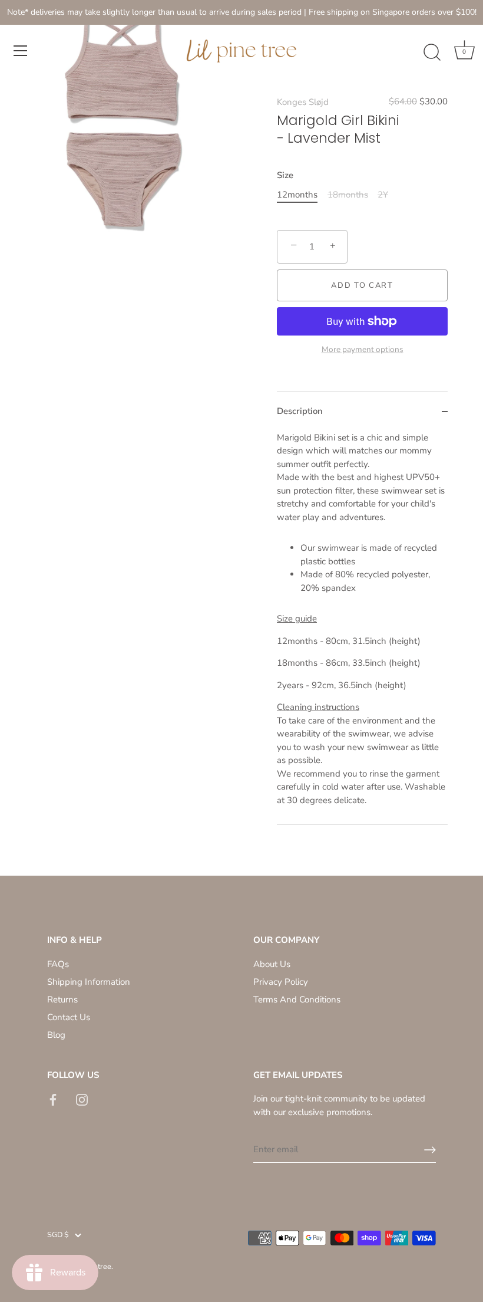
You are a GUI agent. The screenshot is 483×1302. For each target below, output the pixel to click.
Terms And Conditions (296, 999)
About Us (271, 964)
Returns (62, 999)
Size (285, 175)
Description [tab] (300, 411)
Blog (56, 1035)
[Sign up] (430, 1150)
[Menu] (21, 51)
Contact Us (68, 1017)
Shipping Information (88, 982)
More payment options (362, 349)
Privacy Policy (280, 982)
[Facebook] (53, 1098)
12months (297, 194)
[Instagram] (82, 1098)
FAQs (58, 964)
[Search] (432, 52)
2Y (383, 194)
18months (347, 194)
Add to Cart (362, 285)
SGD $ (58, 1235)
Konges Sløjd (303, 102)
